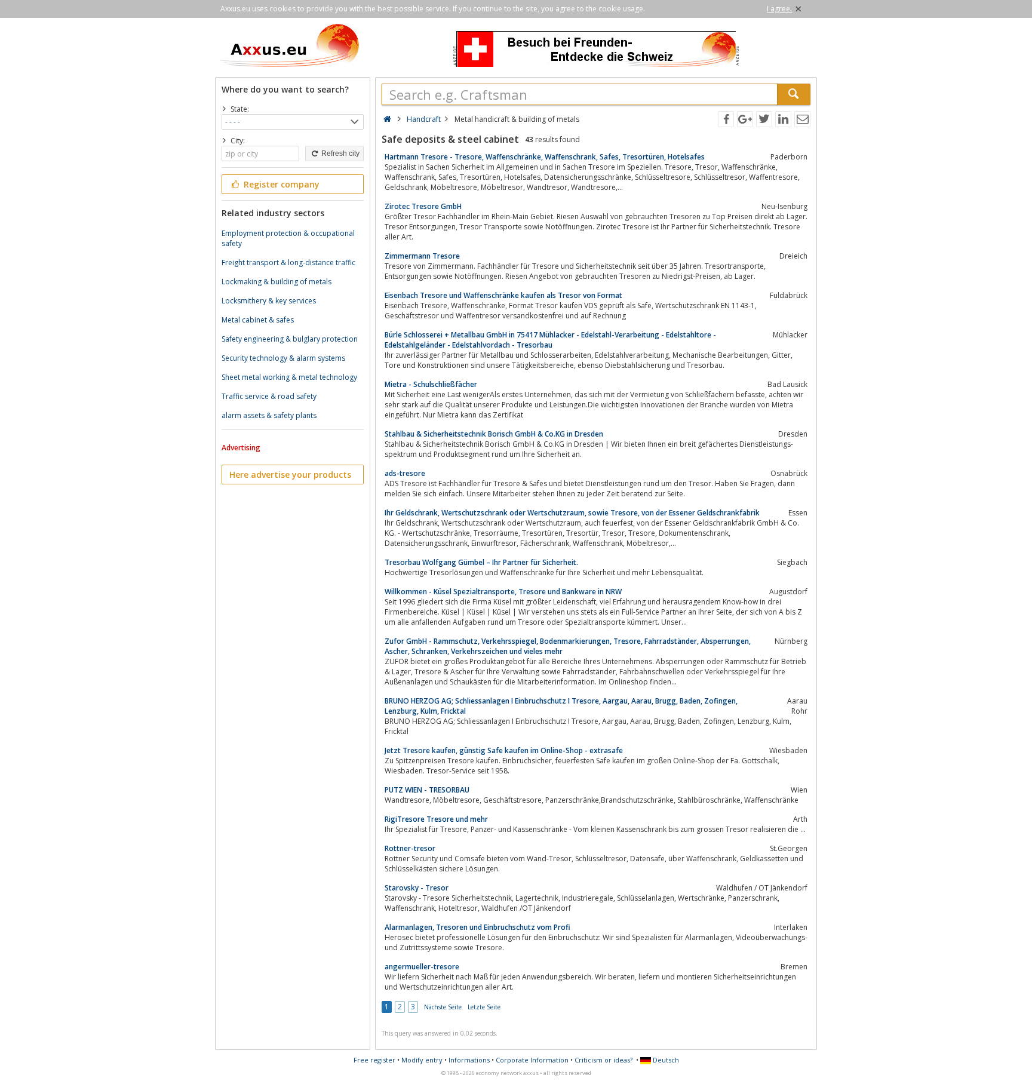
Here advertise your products (290, 474)
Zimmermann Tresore (422, 256)
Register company (280, 184)
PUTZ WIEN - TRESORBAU (427, 790)
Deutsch (665, 1059)
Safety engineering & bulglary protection (290, 339)
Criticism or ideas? (603, 1059)
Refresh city (340, 153)
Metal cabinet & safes (258, 320)
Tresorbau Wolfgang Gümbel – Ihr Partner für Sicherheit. (481, 562)
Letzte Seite (484, 1007)
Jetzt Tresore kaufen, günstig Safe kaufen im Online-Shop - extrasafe (504, 750)
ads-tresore (405, 473)
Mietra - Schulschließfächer (431, 384)
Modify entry (422, 1059)
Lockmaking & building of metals (276, 282)
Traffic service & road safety (269, 396)
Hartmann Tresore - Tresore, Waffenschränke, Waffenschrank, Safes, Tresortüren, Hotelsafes (545, 157)
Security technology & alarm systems (283, 358)
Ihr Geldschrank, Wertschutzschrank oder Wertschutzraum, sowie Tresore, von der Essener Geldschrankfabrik (572, 513)
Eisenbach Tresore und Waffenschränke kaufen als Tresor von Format (503, 295)
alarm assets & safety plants (269, 415)
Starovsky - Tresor (417, 888)
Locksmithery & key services (269, 301)
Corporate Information (532, 1059)
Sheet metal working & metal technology (289, 377)
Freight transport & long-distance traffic (288, 262)
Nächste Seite (443, 1007)
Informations (469, 1059)
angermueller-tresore (422, 967)
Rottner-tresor (410, 848)
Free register (374, 1059)
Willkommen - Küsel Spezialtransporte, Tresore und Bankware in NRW (503, 591)
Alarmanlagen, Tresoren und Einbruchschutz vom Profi (477, 927)
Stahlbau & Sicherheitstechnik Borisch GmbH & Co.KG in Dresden (494, 434)
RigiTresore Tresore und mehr (436, 819)
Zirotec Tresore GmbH (423, 206)
